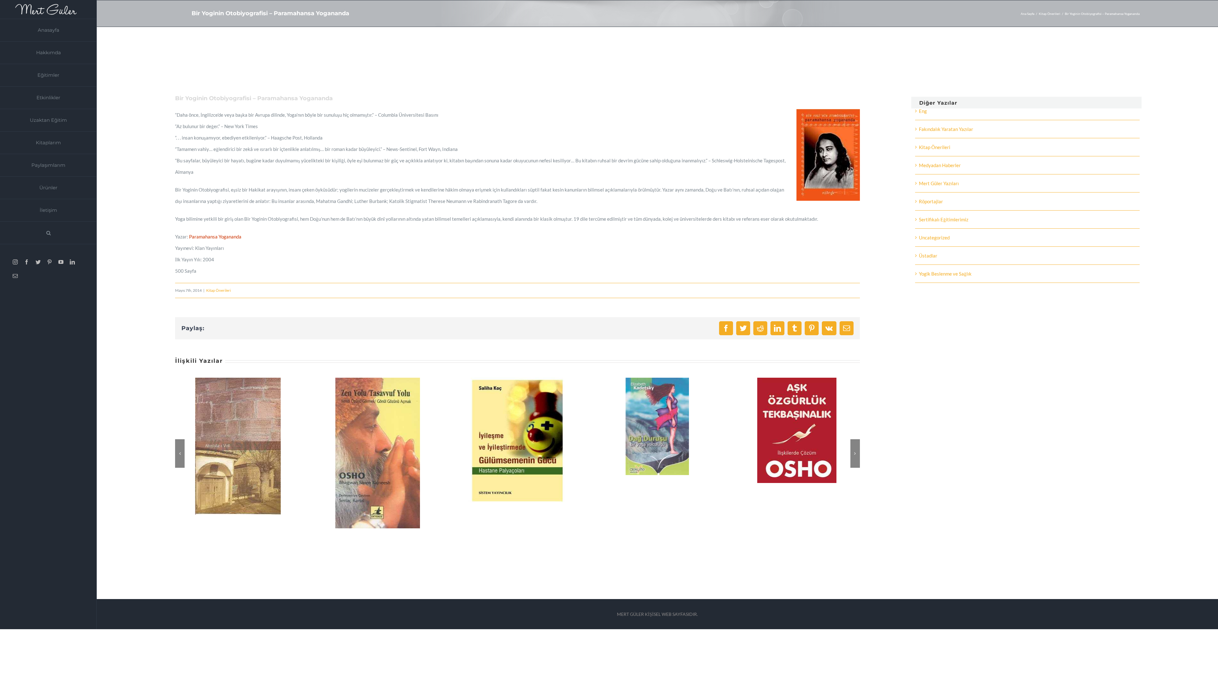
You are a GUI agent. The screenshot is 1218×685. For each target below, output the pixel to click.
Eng (923, 111)
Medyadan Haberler (940, 165)
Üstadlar (928, 255)
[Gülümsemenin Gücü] (378, 380)
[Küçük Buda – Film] (797, 380)
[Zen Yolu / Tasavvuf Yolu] (238, 380)
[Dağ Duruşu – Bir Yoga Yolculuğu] (517, 380)
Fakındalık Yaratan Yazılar (946, 129)
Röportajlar (931, 201)
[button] (48, 233)
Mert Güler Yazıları (939, 183)
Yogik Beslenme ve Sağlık (945, 274)
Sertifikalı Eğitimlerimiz (943, 219)
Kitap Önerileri (218, 290)
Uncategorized (934, 237)
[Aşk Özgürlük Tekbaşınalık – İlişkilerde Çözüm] (657, 380)
